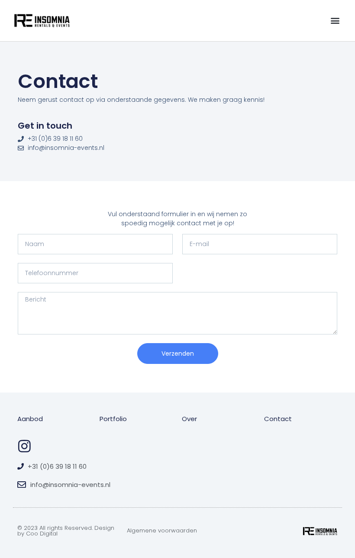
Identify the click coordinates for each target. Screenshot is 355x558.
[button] (335, 20)
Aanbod (30, 418)
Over (189, 418)
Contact (278, 418)
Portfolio (113, 418)
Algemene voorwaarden (162, 530)
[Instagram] (24, 446)
